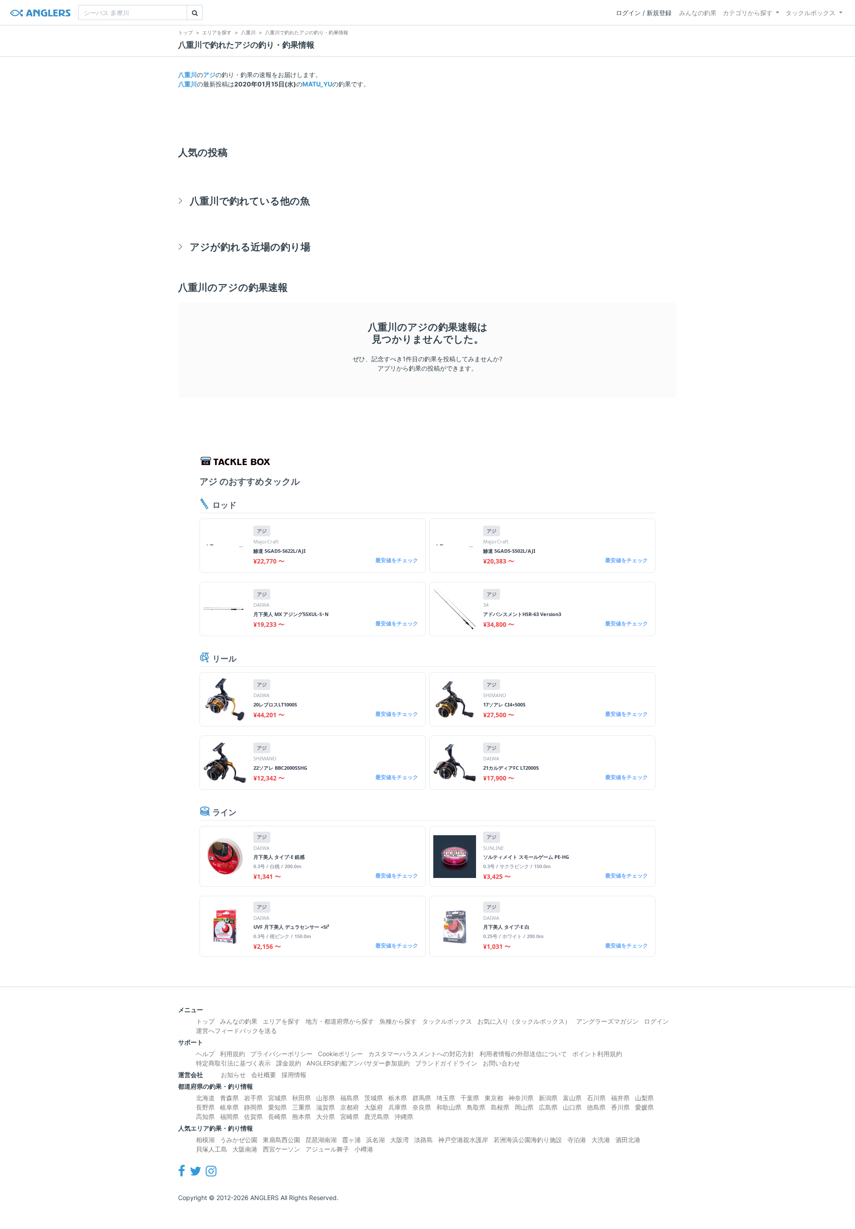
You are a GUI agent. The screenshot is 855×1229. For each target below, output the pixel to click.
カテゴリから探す (748, 12)
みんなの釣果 (698, 12)
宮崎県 (349, 1116)
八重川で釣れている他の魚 (250, 201)
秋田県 (301, 1098)
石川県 (596, 1098)
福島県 (349, 1098)
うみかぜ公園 (238, 1139)
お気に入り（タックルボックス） (524, 1021)
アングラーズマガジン (607, 1021)
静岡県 (253, 1107)
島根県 (500, 1107)
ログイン (656, 1021)
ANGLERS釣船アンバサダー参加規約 (358, 1063)
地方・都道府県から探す (339, 1021)
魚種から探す (398, 1021)
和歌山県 (448, 1107)
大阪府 (373, 1107)
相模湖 (205, 1139)
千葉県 (469, 1098)
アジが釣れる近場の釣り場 (250, 247)
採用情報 (293, 1074)
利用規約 (232, 1054)
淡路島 (423, 1139)
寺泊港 (576, 1139)
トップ (205, 1021)
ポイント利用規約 (597, 1054)
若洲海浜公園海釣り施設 (527, 1139)
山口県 (572, 1107)
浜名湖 (375, 1139)
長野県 (205, 1107)
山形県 (325, 1098)
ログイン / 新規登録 (644, 12)
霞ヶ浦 (351, 1139)
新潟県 (548, 1098)
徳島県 (596, 1107)
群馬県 (421, 1098)
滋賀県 (325, 1107)
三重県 (301, 1107)
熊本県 (301, 1116)
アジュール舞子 (327, 1149)
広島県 (548, 1107)
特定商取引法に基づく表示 (233, 1063)
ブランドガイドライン (446, 1063)
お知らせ (233, 1074)
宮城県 (277, 1098)
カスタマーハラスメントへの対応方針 (421, 1054)
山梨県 (644, 1098)
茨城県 (373, 1098)
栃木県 (397, 1098)
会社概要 (263, 1074)
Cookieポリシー (340, 1054)
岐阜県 (229, 1107)
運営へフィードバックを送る (236, 1030)
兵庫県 (397, 1107)
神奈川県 (521, 1098)
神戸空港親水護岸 (463, 1139)
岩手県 (253, 1098)
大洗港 (600, 1139)
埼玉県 (445, 1098)
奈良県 (421, 1107)
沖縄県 (404, 1116)
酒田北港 (627, 1139)
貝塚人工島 (211, 1149)
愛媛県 (644, 1107)
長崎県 (277, 1116)
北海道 (205, 1098)
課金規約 (288, 1063)
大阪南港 (244, 1149)
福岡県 (229, 1116)
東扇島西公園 (281, 1139)
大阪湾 (399, 1139)
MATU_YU (317, 84)
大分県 (325, 1116)
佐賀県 (253, 1116)
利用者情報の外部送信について (523, 1054)
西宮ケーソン (281, 1149)
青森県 (229, 1098)
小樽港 (363, 1149)
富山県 (572, 1098)
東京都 (493, 1098)
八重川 (187, 74)
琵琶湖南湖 (321, 1139)
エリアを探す (281, 1021)
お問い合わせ (501, 1063)
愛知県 (277, 1107)
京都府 (349, 1107)
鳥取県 (476, 1107)
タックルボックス (810, 12)
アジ (209, 74)
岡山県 (524, 1107)
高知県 (205, 1116)
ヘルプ (205, 1054)
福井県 (620, 1098)
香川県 (620, 1107)
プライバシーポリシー (281, 1054)
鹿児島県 (376, 1116)
